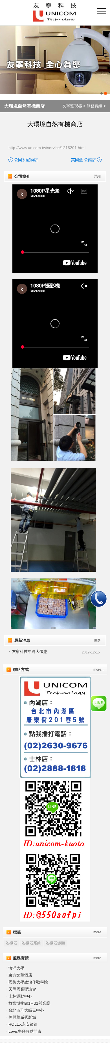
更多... (98, 640)
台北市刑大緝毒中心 (26, 1010)
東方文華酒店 (20, 975)
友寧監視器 (72, 106)
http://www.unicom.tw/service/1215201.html (46, 147)
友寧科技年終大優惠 (29, 651)
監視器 (11, 943)
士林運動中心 (20, 996)
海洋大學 (16, 968)
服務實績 (94, 106)
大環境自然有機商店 (24, 106)
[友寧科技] (55, 61)
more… (99, 669)
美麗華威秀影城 (22, 1017)
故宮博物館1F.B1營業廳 (29, 1003)
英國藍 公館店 (83, 159)
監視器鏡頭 (55, 943)
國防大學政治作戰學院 (28, 982)
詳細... (98, 176)
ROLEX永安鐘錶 (23, 1024)
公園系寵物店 (26, 159)
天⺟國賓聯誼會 (22, 989)
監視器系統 (31, 943)
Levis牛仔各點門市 (24, 1031)
